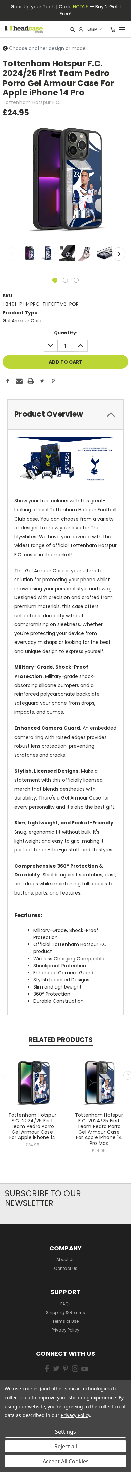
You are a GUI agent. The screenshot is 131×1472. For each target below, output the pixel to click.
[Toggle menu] (122, 28)
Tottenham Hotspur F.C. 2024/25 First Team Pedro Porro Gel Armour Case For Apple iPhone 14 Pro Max (99, 1129)
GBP (92, 29)
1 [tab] (54, 280)
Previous (12, 254)
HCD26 (81, 6)
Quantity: (65, 333)
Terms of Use (65, 1321)
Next (118, 254)
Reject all (65, 1446)
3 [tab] (76, 280)
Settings (65, 1431)
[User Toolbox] (80, 29)
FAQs (65, 1304)
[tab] (65, 414)
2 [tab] (65, 280)
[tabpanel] (28, 253)
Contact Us (65, 1268)
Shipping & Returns (65, 1312)
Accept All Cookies (66, 1461)
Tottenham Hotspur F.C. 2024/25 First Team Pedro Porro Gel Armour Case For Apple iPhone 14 (32, 1126)
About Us (65, 1259)
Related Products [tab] (61, 1039)
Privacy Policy (65, 1330)
